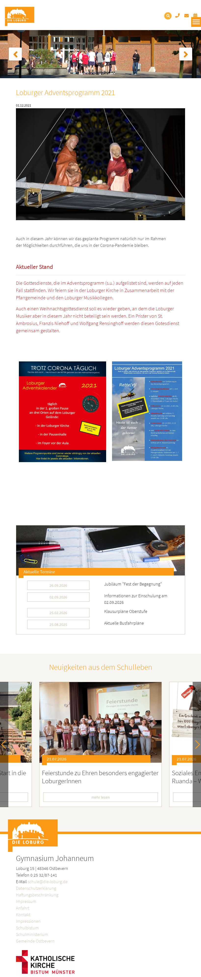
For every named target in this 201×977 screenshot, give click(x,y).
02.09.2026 (58, 597)
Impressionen (28, 921)
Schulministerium (32, 934)
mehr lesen (100, 797)
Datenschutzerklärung (36, 888)
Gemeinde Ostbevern (35, 941)
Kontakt (23, 914)
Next (195, 744)
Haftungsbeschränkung (37, 895)
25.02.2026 (58, 612)
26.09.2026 (58, 585)
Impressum (26, 901)
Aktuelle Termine (39, 572)
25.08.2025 (58, 624)
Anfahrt (22, 908)
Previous (5, 744)
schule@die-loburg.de (48, 881)
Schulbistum (27, 928)
